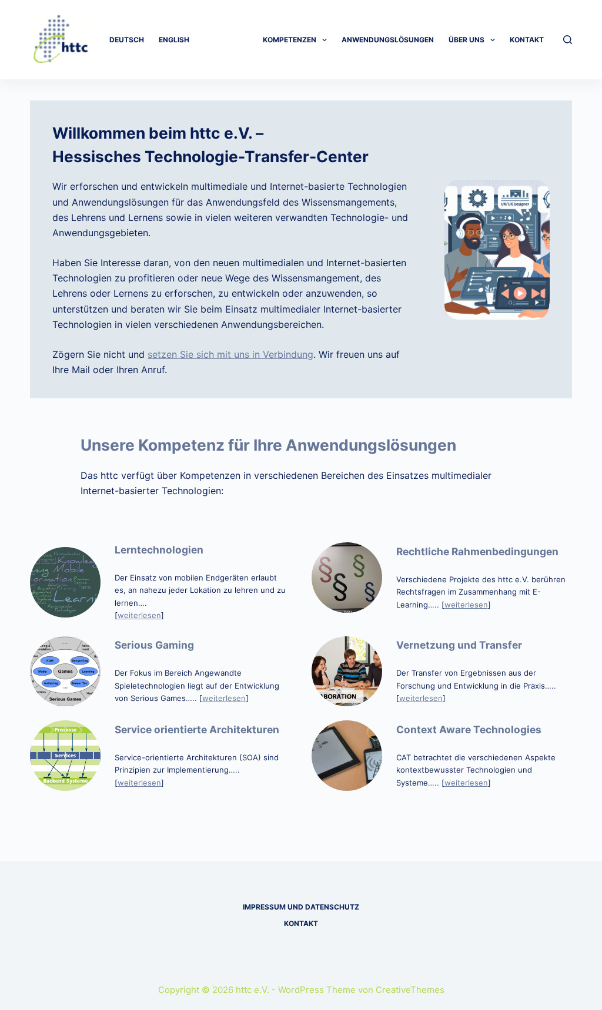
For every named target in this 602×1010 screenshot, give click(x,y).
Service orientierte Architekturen (197, 729)
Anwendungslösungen (388, 39)
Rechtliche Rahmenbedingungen (477, 551)
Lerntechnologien (159, 549)
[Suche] (567, 39)
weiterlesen (139, 615)
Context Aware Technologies (468, 729)
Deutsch (126, 39)
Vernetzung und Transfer (459, 645)
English (174, 39)
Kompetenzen (289, 39)
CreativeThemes (410, 989)
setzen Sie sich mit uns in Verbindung (230, 354)
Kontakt (527, 39)
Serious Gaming (154, 645)
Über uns (466, 39)
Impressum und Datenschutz (301, 906)
